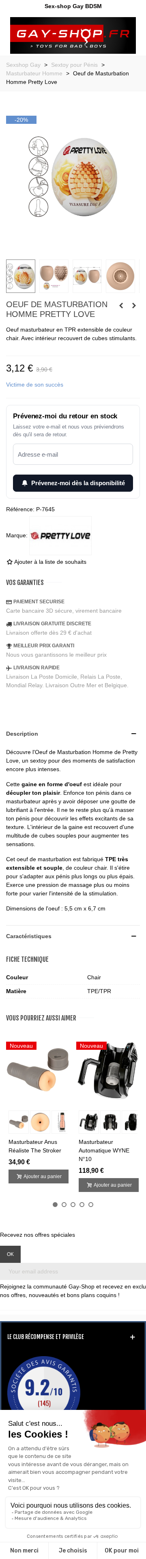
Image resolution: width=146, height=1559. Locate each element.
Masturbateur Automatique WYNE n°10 (104, 1150)
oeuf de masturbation (44, 859)
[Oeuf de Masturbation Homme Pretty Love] (73, 248)
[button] (55, 1204)
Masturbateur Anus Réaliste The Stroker (35, 1146)
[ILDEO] (73, 35)
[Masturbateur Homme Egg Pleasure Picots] (121, 305)
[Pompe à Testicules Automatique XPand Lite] (134, 305)
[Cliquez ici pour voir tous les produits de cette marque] (60, 535)
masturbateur (23, 801)
